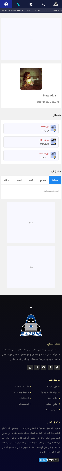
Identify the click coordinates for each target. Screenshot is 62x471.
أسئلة (19, 180)
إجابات (7, 180)
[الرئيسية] (56, 4)
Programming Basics (12, 10)
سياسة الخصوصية (49, 392)
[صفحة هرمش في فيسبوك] (50, 367)
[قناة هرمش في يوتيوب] (43, 367)
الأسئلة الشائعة (22, 386)
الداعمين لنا (24, 404)
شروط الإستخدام (21, 392)
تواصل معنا (53, 398)
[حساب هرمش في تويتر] (57, 367)
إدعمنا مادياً (24, 398)
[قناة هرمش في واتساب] (30, 367)
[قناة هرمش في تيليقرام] (37, 367)
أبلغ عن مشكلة (51, 409)
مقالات (55, 180)
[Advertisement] (31, 38)
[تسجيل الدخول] (6, 4)
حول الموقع (52, 386)
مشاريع (43, 180)
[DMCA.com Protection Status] (49, 460)
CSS (47, 10)
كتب (31, 180)
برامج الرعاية (52, 404)
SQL (29, 10)
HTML (38, 10)
